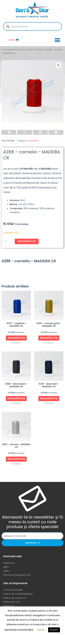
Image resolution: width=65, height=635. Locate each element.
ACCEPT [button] (54, 629)
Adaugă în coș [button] (16, 337)
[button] (57, 40)
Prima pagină (8, 49)
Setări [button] (40, 629)
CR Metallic (39, 49)
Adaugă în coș (26, 241)
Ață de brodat (24, 49)
